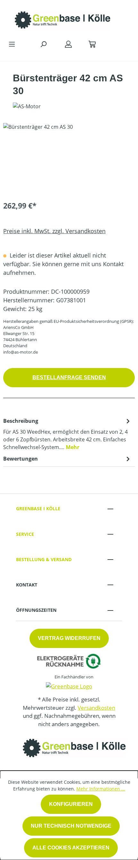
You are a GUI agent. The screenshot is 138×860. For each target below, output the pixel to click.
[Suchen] (43, 43)
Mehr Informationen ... (100, 789)
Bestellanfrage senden (69, 377)
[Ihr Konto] (68, 43)
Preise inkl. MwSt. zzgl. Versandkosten (54, 231)
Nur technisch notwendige (71, 826)
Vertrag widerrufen (69, 638)
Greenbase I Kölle (38, 508)
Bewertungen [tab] (20, 458)
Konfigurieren (71, 804)
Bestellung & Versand (44, 559)
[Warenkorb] (92, 43)
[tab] (67, 434)
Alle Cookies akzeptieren (70, 847)
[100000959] (69, 159)
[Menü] (12, 43)
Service (25, 534)
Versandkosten (96, 707)
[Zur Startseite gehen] (62, 18)
